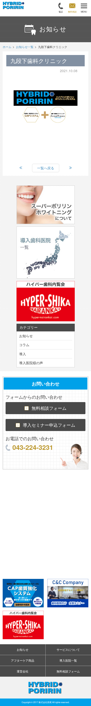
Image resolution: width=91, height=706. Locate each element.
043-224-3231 (32, 447)
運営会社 (22, 671)
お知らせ (26, 335)
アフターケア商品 (22, 660)
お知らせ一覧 (24, 47)
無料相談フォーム (49, 408)
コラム (24, 344)
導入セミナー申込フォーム (49, 425)
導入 (22, 353)
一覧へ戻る (45, 167)
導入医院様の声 (31, 362)
